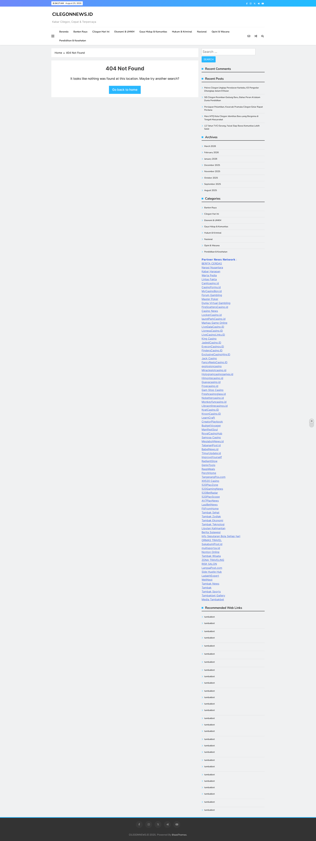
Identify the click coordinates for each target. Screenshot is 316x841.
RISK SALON (209, 563)
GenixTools (208, 465)
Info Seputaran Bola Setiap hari (221, 536)
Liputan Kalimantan (213, 528)
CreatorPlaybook (212, 421)
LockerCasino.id (212, 315)
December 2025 (212, 165)
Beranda (63, 31)
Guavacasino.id (211, 382)
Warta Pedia (209, 275)
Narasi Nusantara (212, 267)
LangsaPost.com (212, 567)
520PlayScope (211, 496)
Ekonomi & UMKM (124, 31)
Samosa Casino (211, 437)
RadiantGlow (209, 461)
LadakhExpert (210, 575)
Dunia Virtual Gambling (216, 303)
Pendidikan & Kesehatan (72, 40)
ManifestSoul (210, 429)
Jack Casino (209, 358)
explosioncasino (212, 366)
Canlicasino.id (210, 283)
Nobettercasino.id (213, 398)
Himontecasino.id (212, 378)
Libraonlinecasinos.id (215, 405)
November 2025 (212, 171)
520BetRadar (210, 492)
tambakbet (209, 616)
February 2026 (211, 152)
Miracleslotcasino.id (214, 370)
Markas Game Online (214, 322)
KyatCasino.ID (210, 409)
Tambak (206, 587)
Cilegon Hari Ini (100, 31)
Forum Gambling (212, 295)
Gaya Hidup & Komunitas (153, 31)
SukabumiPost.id (212, 544)
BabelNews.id (210, 449)
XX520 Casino (210, 481)
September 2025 (212, 184)
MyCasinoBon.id (212, 291)
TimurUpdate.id (211, 453)
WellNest (207, 579)
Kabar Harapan (211, 271)
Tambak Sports (211, 591)
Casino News (210, 311)
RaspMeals (208, 469)
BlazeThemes (179, 834)
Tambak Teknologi (213, 524)
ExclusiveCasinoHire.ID (216, 354)
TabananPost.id (211, 445)
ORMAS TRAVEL (212, 540)
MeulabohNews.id (213, 441)
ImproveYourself (212, 457)
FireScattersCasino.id (215, 307)
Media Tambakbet (213, 599)
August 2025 (210, 190)
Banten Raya (80, 31)
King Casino (209, 338)
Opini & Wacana (220, 31)
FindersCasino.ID (212, 350)
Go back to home (124, 90)
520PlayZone (210, 484)
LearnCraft (208, 417)
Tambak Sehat (210, 512)
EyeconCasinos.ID (213, 346)
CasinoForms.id (211, 287)
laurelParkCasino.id (213, 318)
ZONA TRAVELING (213, 560)
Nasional (202, 31)
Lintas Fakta (209, 279)
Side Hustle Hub (212, 571)
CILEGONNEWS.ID (72, 14)
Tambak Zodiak (211, 516)
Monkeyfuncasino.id (214, 401)
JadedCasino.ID (211, 342)
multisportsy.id (211, 548)
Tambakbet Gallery (213, 595)
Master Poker (210, 299)
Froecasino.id (210, 386)
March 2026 (210, 146)
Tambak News (210, 583)
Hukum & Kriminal (182, 31)
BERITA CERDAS (212, 263)
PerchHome (209, 473)
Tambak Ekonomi (212, 520)
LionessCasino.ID (212, 330)
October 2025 (211, 177)
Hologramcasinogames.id (217, 374)
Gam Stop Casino (213, 390)
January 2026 (210, 158)
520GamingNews (212, 488)
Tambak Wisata (211, 556)
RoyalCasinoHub (212, 433)
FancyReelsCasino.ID (214, 362)
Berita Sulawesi (211, 532)
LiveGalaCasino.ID (213, 326)
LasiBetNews (210, 504)
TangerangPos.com (213, 477)
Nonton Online (210, 552)
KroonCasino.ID (211, 413)
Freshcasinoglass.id (214, 394)
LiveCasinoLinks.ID (213, 334)
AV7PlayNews (210, 500)
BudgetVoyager (211, 425)
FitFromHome (210, 508)
